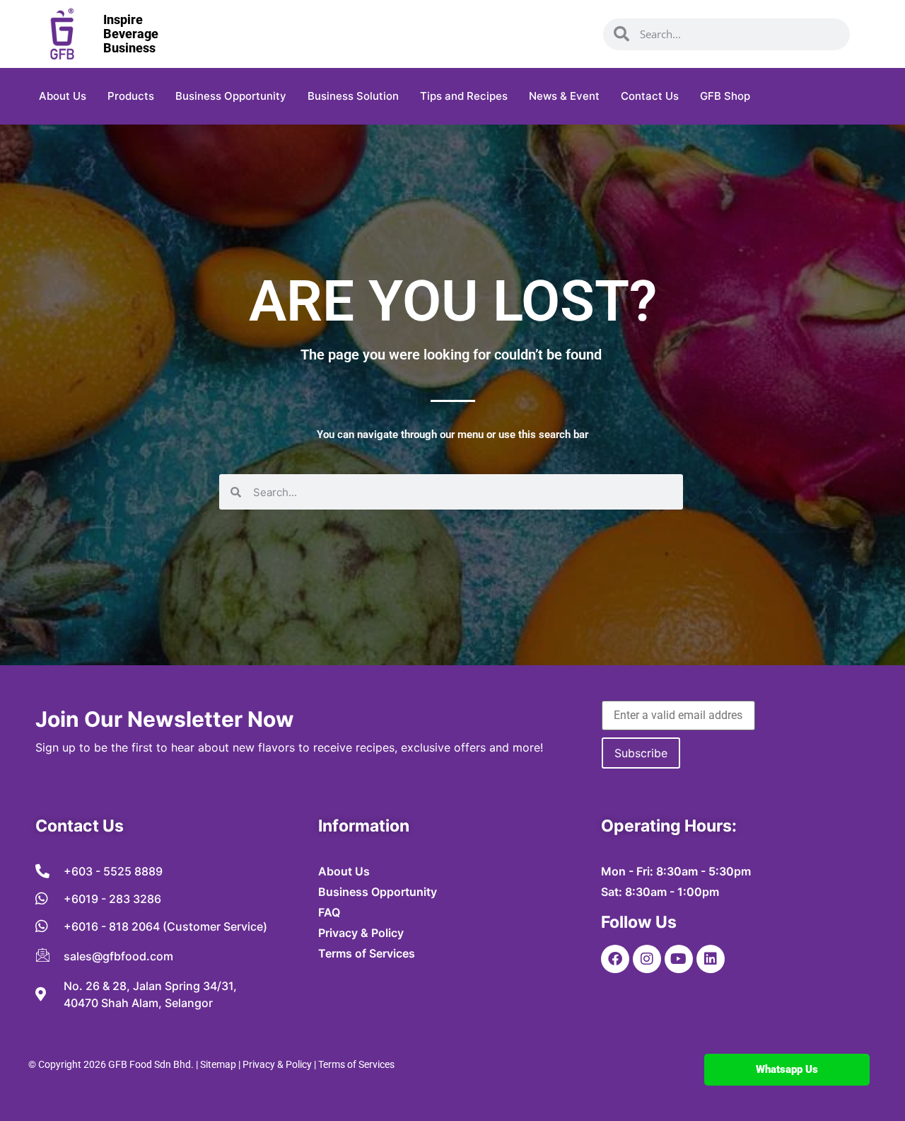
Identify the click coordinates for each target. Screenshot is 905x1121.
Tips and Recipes (464, 96)
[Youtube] (679, 959)
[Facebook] (615, 959)
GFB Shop (725, 96)
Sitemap (218, 1064)
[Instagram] (647, 959)
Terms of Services (356, 1064)
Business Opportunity (230, 96)
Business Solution (353, 96)
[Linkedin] (710, 959)
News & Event (564, 96)
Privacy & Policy (277, 1064)
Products (130, 96)
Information (363, 826)
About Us (62, 96)
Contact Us (650, 96)
